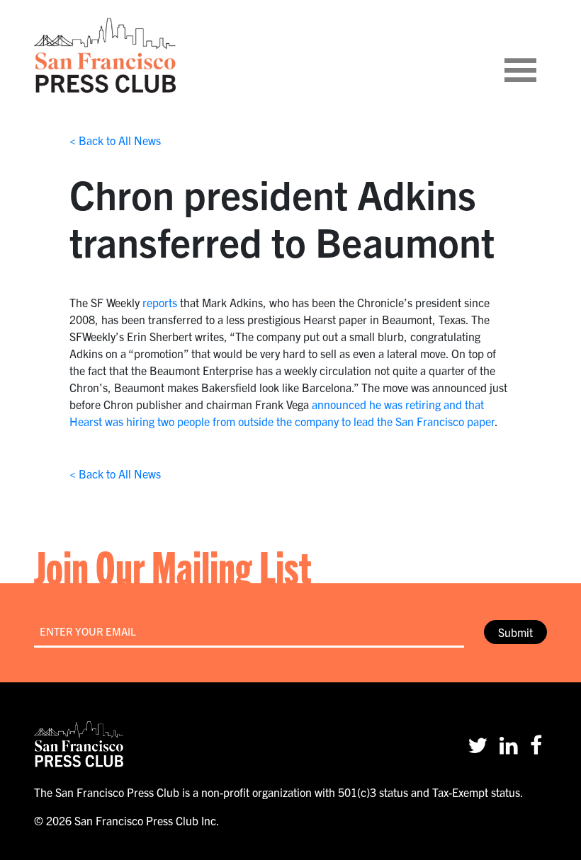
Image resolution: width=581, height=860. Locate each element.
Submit (515, 632)
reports (159, 302)
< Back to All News (115, 140)
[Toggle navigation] (538, 55)
